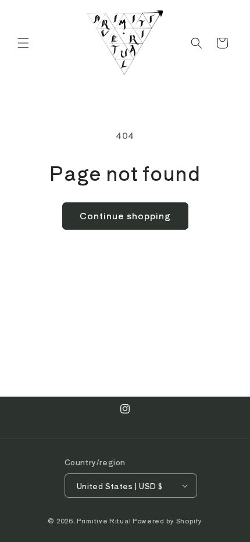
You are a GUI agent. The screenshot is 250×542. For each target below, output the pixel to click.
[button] (23, 43)
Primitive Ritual (104, 520)
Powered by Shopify (167, 520)
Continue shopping (125, 215)
